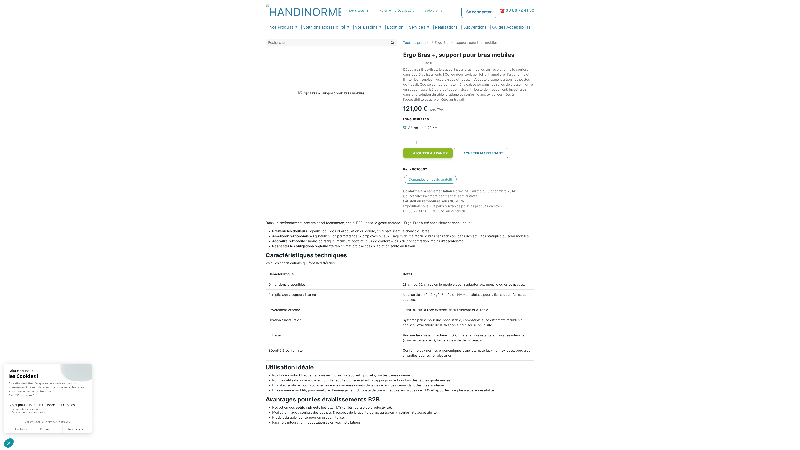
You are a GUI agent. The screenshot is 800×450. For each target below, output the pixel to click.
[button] (428, 153)
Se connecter (479, 12)
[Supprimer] (407, 142)
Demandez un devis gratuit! (430, 179)
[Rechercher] (392, 42)
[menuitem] (394, 27)
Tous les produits (416, 42)
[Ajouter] (425, 142)
